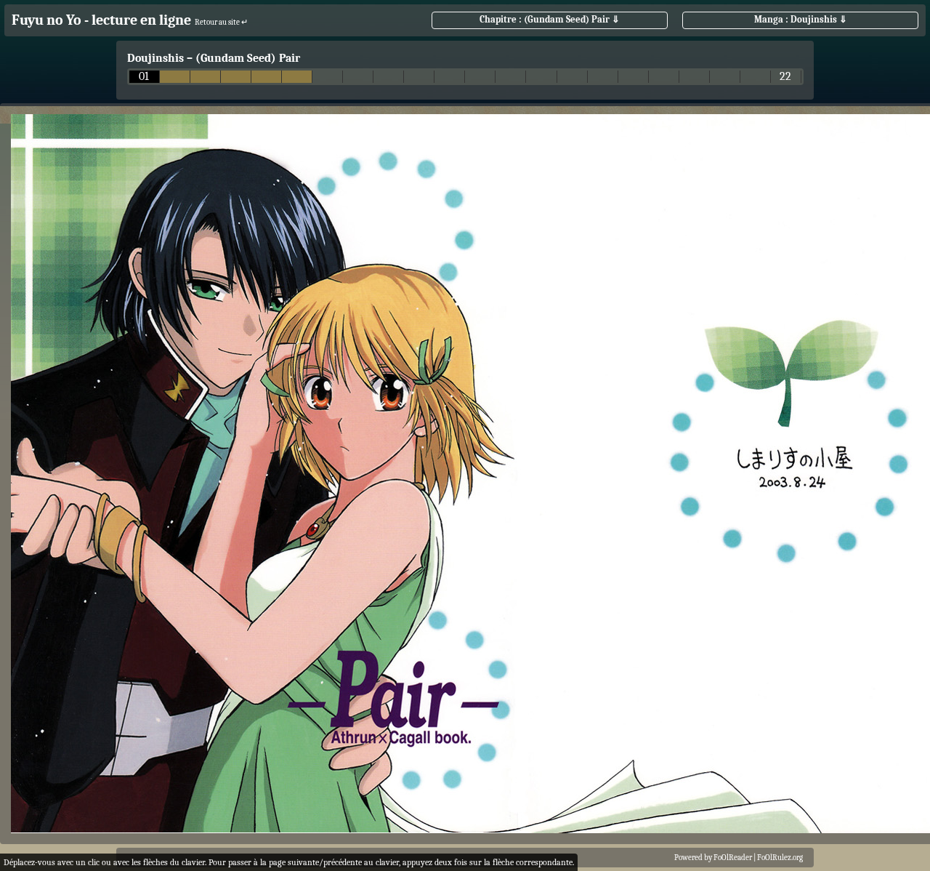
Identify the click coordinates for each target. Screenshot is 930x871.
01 (144, 76)
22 (785, 76)
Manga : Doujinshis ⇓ (800, 19)
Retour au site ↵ (221, 22)
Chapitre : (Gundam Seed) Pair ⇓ (550, 19)
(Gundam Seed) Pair (247, 58)
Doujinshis (155, 58)
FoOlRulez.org (780, 857)
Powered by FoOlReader (713, 857)
